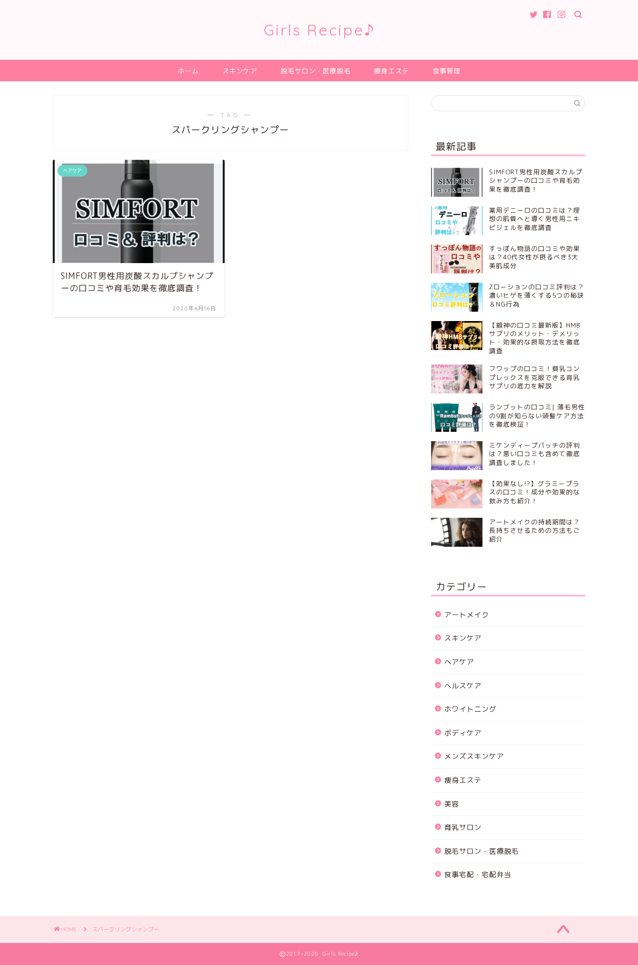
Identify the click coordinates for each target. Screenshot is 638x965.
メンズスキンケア (474, 756)
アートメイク (466, 615)
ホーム (188, 71)
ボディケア (463, 733)
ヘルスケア (463, 686)
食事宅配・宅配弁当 (477, 874)
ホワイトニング (470, 709)
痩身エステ (391, 71)
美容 (451, 804)
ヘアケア (459, 662)
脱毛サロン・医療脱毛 (316, 71)
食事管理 (446, 71)
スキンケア (239, 71)
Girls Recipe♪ (319, 29)
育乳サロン (463, 827)
